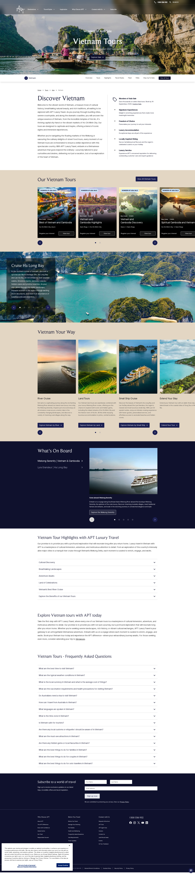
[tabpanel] (123, 485)
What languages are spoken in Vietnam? (56, 709)
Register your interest (46, 233)
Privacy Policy (124, 802)
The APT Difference (43, 824)
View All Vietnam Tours (146, 179)
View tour (66, 233)
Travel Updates (72, 841)
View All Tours (164, 78)
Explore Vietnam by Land (90, 425)
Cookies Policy (107, 868)
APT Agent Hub (103, 828)
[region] (37, 857)
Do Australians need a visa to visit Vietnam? (58, 695)
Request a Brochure (104, 821)
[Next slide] (155, 242)
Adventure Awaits (46, 576)
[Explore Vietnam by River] (57, 367)
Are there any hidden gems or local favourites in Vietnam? (64, 743)
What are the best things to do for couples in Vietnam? (63, 756)
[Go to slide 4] (33, 307)
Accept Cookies (63, 865)
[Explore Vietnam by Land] (97, 367)
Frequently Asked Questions (76, 834)
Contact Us (102, 834)
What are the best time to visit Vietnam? (56, 668)
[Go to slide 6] (42, 307)
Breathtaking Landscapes (50, 569)
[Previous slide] (40, 242)
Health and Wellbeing (74, 831)
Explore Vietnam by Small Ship (133, 425)
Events (100, 841)
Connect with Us (104, 817)
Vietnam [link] (60, 90)
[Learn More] (130, 822)
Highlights (107, 78)
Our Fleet (40, 834)
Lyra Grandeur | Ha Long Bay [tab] (52, 467)
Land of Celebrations (48, 582)
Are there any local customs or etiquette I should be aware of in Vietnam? (71, 729)
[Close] (69, 845)
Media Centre (41, 831)
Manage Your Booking (74, 824)
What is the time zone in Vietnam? (54, 716)
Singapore (80, 639)
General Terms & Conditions (92, 868)
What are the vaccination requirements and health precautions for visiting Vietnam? (76, 689)
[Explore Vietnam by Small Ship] (138, 367)
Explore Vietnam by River (49, 425)
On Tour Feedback (104, 844)
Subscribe (113, 9)
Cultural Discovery (47, 562)
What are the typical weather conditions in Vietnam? (62, 675)
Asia (53, 90)
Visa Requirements (73, 837)
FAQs (137, 78)
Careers (101, 831)
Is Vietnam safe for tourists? (51, 722)
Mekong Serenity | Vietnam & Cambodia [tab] (59, 461)
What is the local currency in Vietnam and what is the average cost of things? (73, 682)
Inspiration (63, 9)
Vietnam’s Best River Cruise (51, 589)
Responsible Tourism (43, 837)
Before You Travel (74, 817)
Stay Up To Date (149, 78)
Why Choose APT (44, 817)
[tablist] (61, 459)
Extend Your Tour (168, 425)
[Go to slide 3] (29, 307)
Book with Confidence (44, 828)
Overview (89, 78)
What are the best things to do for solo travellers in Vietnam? (66, 763)
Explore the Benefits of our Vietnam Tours (57, 596)
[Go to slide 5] (38, 307)
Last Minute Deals (103, 837)
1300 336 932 (162, 2)
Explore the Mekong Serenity (102, 512)
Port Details (71, 828)
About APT (40, 821)
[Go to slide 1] (95, 243)
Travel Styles (119, 78)
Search (175, 2)
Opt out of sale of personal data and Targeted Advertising (26, 866)
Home (39, 90)
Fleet (130, 78)
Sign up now (92, 796)
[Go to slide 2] (100, 243)
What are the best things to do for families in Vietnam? (63, 750)
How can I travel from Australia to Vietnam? (58, 702)
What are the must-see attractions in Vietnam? (59, 736)
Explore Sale (96, 57)
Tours (98, 78)
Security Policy (118, 868)
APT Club (101, 824)
